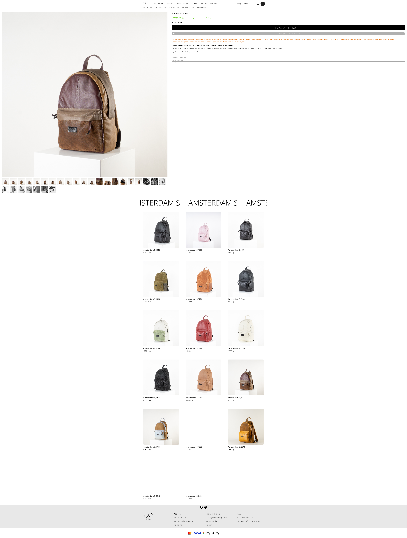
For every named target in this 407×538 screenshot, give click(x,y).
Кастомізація (211, 521)
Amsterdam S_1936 (194, 398)
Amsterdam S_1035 (151, 250)
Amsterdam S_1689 (151, 299)
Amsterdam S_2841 (236, 447)
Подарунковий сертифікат (217, 518)
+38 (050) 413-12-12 (244, 4)
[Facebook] (201, 507)
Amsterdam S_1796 (236, 348)
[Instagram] (205, 507)
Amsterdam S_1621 (236, 250)
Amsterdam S (201, 7)
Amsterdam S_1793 (151, 348)
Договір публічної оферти (248, 521)
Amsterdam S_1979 (194, 447)
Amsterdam (186, 7)
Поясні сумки (182, 4)
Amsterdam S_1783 (236, 299)
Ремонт (209, 525)
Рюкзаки (170, 4)
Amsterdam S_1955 (151, 447)
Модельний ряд (213, 514)
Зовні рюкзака (177, 60)
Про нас (203, 4)
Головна (145, 7)
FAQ (239, 514)
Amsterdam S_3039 (194, 496)
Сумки (194, 4)
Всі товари (158, 4)
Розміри (175, 63)
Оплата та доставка (245, 518)
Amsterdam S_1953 (236, 398)
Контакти (214, 4)
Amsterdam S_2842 (151, 496)
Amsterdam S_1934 (151, 398)
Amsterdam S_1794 (194, 348)
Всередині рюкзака (179, 57)
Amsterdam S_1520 (194, 250)
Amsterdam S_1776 (194, 299)
